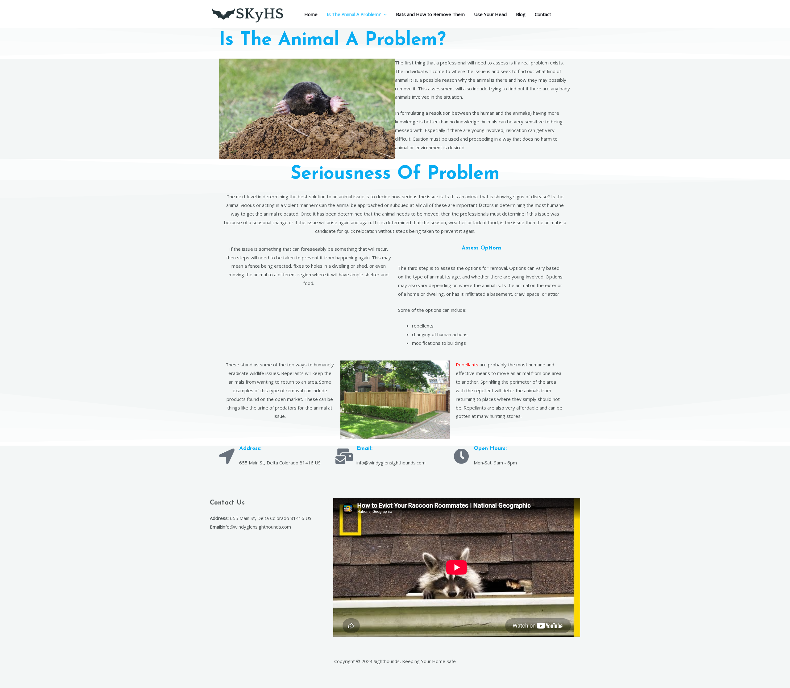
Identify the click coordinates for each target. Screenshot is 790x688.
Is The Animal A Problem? (354, 14)
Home (311, 14)
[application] (384, 14)
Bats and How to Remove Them (430, 14)
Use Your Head (490, 14)
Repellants (467, 364)
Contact (543, 14)
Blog (521, 14)
